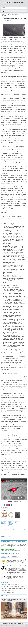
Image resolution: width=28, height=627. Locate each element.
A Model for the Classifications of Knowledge (10, 550)
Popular (3, 556)
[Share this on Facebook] (4, 505)
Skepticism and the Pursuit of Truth (9, 592)
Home (2, 14)
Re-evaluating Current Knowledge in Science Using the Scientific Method (10, 522)
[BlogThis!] (3, 507)
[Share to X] (4, 507)
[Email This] (2, 507)
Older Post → (24, 529)
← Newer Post (4, 529)
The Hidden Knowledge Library (14, 2)
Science (6, 14)
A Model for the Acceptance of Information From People (13, 588)
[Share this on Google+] (8, 505)
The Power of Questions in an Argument (10, 584)
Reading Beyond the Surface (7, 590)
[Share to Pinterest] (7, 507)
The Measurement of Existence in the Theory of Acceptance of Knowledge (16, 573)
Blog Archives (14, 556)
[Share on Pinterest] (9, 505)
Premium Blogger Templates (12, 625)
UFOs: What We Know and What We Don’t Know (13, 18)
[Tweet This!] (6, 505)
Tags (8, 556)
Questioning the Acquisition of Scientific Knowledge (4, 521)
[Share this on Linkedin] (11, 505)
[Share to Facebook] (6, 507)
